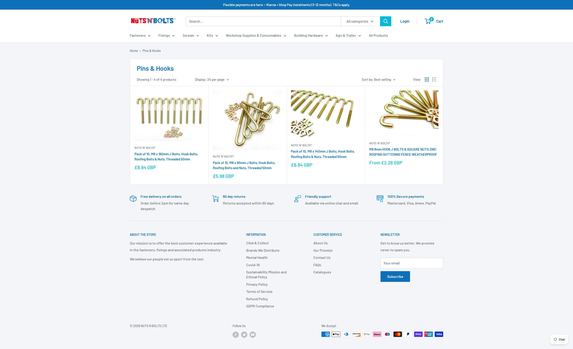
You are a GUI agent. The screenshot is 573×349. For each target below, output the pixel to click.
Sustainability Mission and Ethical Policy (266, 274)
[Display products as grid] (427, 79)
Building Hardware (308, 35)
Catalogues (322, 272)
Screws (188, 35)
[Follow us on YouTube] (253, 335)
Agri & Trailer (346, 35)
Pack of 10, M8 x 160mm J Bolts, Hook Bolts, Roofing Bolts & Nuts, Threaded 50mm (166, 156)
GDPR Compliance (260, 306)
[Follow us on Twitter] (244, 335)
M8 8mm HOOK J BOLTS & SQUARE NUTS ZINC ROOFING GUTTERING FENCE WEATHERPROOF (403, 151)
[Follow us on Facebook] (236, 335)
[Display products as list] (434, 79)
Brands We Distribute (263, 250)
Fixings (164, 35)
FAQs (317, 265)
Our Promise (323, 250)
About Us (320, 243)
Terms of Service (259, 291)
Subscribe (395, 276)
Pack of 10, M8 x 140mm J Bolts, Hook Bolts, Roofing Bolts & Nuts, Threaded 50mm (323, 153)
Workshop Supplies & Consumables (253, 35)
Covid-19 (253, 265)
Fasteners (138, 35)
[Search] (385, 21)
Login (404, 21)
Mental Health (257, 257)
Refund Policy (257, 299)
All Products (378, 35)
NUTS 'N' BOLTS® (145, 147)
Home (134, 51)
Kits (210, 35)
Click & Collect (257, 243)
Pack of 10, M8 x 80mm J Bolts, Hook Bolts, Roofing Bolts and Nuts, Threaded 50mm (244, 165)
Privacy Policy (257, 284)
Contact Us (322, 257)
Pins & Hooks (152, 51)
